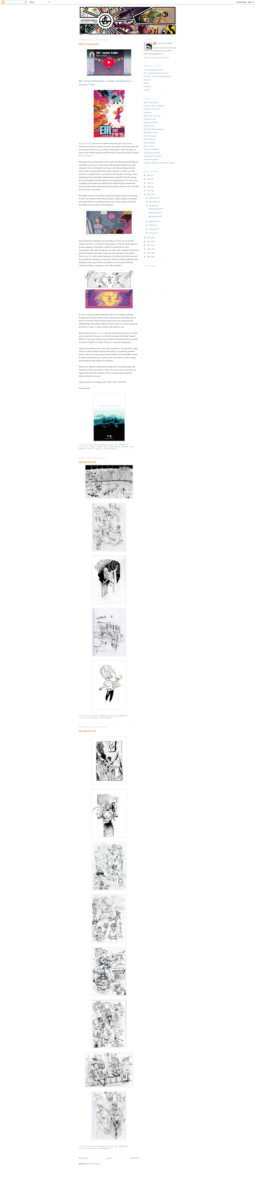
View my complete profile (156, 58)
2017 (149, 190)
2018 (149, 186)
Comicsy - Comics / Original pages (157, 76)
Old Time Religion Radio (154, 129)
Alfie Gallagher (164, 43)
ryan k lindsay (95, 449)
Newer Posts (83, 1158)
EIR (105, 447)
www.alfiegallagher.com (153, 69)
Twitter (146, 83)
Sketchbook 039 (87, 462)
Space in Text (149, 145)
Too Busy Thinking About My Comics (159, 162)
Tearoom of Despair (151, 149)
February (153, 229)
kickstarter (114, 447)
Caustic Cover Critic (152, 109)
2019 (149, 183)
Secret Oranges (150, 142)
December (153, 197)
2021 (149, 175)
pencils (94, 718)
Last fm (147, 89)
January (152, 232)
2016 (149, 194)
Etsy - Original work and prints (156, 73)
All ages (91, 447)
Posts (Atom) (95, 1163)
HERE (109, 382)
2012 (149, 249)
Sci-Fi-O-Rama (150, 139)
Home (109, 1158)
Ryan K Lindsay (85, 143)
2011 (149, 252)
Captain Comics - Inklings (154, 105)
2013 (149, 245)
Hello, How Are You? (152, 115)
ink (88, 718)
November (153, 201)
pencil (94, 1148)
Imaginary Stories (151, 122)
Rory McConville (151, 132)
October (152, 205)
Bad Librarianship (151, 102)
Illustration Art (150, 119)
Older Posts (134, 1158)
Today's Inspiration (151, 159)
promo (125, 447)
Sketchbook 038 (87, 731)
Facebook (148, 86)
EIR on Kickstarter (89, 44)
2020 (149, 179)
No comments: (122, 445)
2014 (149, 241)
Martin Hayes (149, 125)
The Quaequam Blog (152, 152)
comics (99, 447)
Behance (147, 79)
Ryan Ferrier (99, 333)
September (153, 221)
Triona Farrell (86, 155)
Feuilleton (148, 112)
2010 (149, 256)
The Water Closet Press (153, 156)
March (152, 225)
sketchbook (106, 718)
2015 (149, 237)
